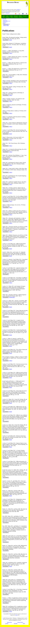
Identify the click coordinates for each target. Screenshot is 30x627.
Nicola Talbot (4, 18)
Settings (7, 12)
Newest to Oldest (6, 25)
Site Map (15, 623)
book (16, 615)
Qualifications (5, 20)
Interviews (4, 22)
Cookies (6, 623)
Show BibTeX (5, 40)
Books (4, 23)
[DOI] (10, 40)
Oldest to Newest (6, 24)
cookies (18, 9)
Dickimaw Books (13, 2)
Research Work (5, 21)
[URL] (10, 53)
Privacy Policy (20, 622)
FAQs (24, 623)
